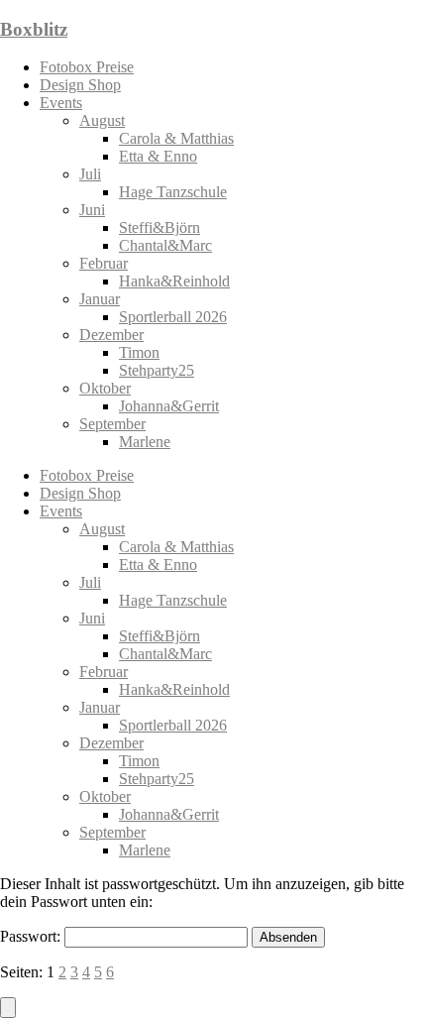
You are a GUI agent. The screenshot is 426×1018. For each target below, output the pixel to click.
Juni (92, 209)
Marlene (144, 441)
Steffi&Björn (159, 227)
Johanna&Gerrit (169, 405)
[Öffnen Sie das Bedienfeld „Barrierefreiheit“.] (8, 1007)
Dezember (111, 334)
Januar (99, 298)
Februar (103, 263)
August (102, 120)
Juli (90, 174)
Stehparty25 (156, 370)
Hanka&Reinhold (174, 281)
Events (61, 102)
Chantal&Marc (165, 245)
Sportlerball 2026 (173, 316)
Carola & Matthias (176, 138)
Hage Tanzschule (173, 191)
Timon (139, 352)
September (112, 423)
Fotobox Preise (87, 66)
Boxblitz (33, 29)
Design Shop (80, 84)
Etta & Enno (158, 156)
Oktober (105, 388)
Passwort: (32, 936)
